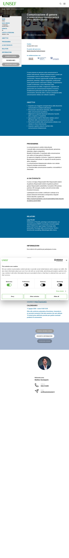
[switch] (26, 285)
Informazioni (7, 52)
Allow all (56, 296)
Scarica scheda (10, 56)
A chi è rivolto (7, 45)
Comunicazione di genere (17, 9)
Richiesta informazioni (44, 336)
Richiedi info (10, 60)
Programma (6, 41)
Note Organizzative (41, 302)
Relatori (5, 49)
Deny (12, 296)
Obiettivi (5, 38)
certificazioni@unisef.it (48, 392)
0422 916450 (45, 386)
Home (3, 9)
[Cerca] (60, 3)
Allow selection (34, 296)
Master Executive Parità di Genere (36, 51)
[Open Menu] (64, 3)
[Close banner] (66, 260)
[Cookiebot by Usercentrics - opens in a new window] (55, 260)
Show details (60, 291)
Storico (8, 9)
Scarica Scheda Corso (44, 331)
